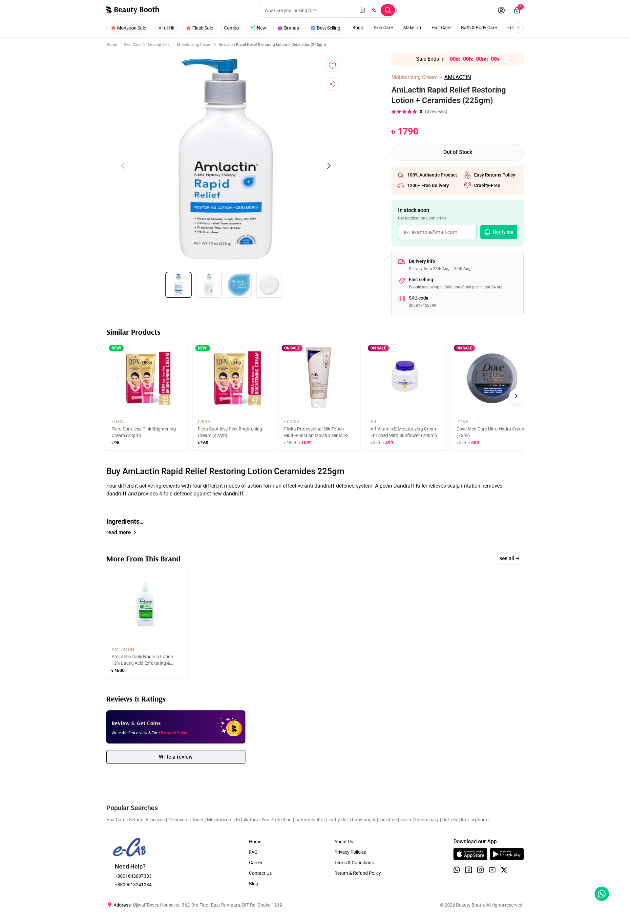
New (261, 28)
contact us (260, 873)
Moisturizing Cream (194, 44)
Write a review (176, 757)
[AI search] (373, 10)
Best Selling (328, 28)
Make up (412, 27)
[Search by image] (362, 10)
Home (111, 44)
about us (343, 841)
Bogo (357, 27)
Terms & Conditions (354, 862)
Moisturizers (159, 44)
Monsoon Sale (131, 28)
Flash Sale (202, 28)
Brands (291, 28)
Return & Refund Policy (357, 873)
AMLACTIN (457, 77)
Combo (231, 28)
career (255, 862)
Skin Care (383, 27)
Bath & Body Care (479, 27)
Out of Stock (457, 152)
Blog (253, 883)
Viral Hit (166, 28)
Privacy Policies (350, 852)
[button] (315, 504)
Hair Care (441, 27)
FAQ (253, 852)
